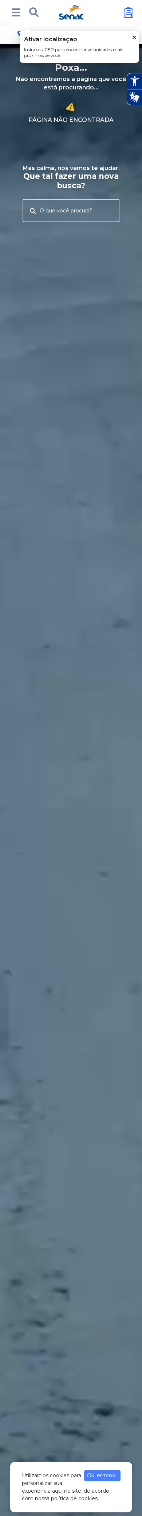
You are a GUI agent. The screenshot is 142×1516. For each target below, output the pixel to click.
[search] (34, 12)
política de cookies (74, 1498)
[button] (16, 12)
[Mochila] (128, 12)
